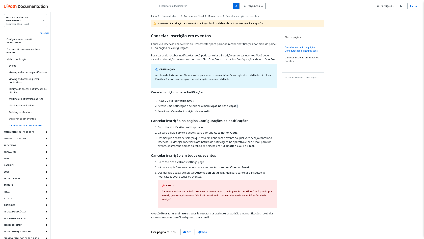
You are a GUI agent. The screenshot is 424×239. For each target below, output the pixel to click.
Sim (187, 232)
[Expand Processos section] (46, 145)
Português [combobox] (384, 6)
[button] (26, 125)
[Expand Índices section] (46, 185)
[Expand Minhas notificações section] (46, 59)
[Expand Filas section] (46, 191)
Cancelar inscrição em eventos (242, 16)
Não (202, 232)
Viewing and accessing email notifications (24, 80)
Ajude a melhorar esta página (303, 77)
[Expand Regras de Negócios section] (46, 211)
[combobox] (195, 6)
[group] (180, 232)
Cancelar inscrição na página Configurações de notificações (199, 121)
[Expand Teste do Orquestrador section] (46, 231)
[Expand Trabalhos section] (46, 152)
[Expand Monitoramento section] (46, 178)
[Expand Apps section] (46, 158)
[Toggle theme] (401, 6)
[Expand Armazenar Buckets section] (46, 218)
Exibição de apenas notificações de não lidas (28, 90)
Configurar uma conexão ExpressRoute (19, 40)
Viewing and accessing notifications (28, 72)
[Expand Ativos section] (46, 198)
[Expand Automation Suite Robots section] (46, 132)
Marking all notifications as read (26, 99)
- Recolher (44, 33)
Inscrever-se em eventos (22, 118)
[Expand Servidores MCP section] (46, 225)
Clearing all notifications (22, 105)
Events (12, 65)
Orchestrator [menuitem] (169, 16)
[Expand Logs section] (46, 171)
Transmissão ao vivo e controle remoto (23, 50)
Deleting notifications (20, 112)
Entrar (413, 6)
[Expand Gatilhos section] (46, 165)
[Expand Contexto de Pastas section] (46, 138)
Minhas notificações (17, 59)
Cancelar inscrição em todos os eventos (183, 155)
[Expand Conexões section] (46, 205)
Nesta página (293, 37)
